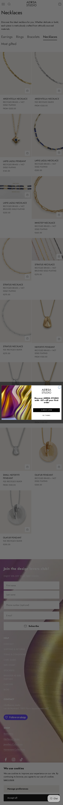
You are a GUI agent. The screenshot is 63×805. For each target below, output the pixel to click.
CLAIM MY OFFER (46, 410)
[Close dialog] (59, 387)
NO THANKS (46, 415)
